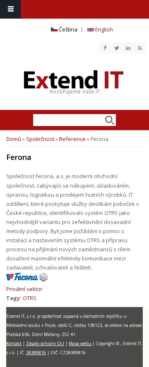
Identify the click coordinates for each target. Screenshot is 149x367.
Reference (72, 139)
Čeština (67, 29)
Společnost (40, 139)
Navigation (10, 9)
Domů (13, 139)
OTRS (29, 298)
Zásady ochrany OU (45, 343)
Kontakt (14, 343)
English (103, 29)
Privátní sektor (24, 289)
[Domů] (73, 79)
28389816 (36, 352)
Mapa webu (80, 343)
